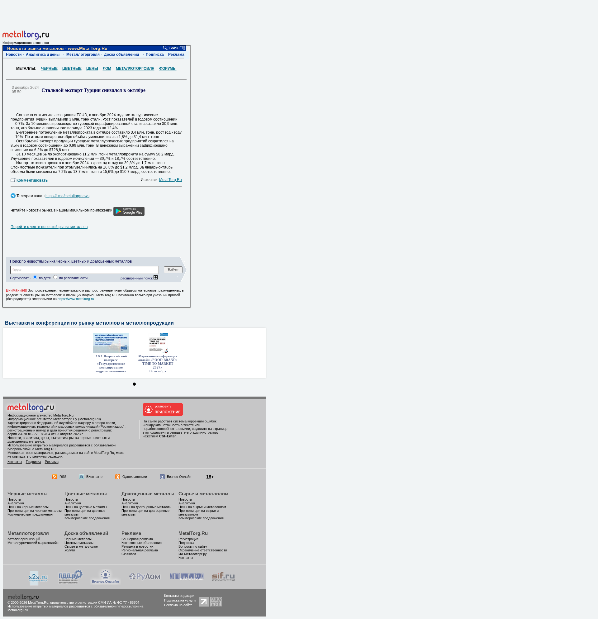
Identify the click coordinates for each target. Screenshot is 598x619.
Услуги (69, 550)
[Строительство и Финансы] (223, 583)
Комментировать (32, 180)
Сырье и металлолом (203, 493)
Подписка (155, 54)
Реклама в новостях (137, 546)
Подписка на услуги (180, 600)
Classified (128, 554)
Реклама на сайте (178, 605)
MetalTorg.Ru (170, 180)
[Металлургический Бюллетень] (186, 583)
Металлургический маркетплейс (33, 543)
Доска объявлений (121, 54)
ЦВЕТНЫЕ (72, 68)
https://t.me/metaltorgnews (67, 196)
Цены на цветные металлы (85, 507)
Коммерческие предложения (30, 514)
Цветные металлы (85, 493)
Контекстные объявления (141, 543)
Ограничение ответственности (202, 550)
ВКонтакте (94, 477)
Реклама (176, 54)
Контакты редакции (179, 596)
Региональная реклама (139, 550)
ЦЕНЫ (92, 68)
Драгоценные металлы (147, 493)
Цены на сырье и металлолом (202, 507)
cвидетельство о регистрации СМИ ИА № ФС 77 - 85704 (94, 602)
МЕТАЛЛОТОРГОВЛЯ (135, 68)
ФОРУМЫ (168, 68)
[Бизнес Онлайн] (105, 583)
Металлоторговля (83, 54)
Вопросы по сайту (192, 546)
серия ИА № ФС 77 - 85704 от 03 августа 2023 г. (45, 434)
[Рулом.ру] (144, 583)
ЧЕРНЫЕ (49, 68)
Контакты (14, 462)
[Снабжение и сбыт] (38, 584)
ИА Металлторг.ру (192, 554)
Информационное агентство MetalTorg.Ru (40, 415)
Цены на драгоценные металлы (146, 507)
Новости (13, 54)
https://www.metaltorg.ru (76, 299)
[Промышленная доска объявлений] (70, 583)
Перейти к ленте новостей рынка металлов (49, 227)
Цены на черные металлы (28, 507)
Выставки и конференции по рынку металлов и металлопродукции (89, 323)
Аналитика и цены (42, 54)
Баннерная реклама (137, 539)
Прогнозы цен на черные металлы (34, 510)
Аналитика (15, 503)
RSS (62, 477)
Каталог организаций (23, 539)
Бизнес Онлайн (179, 477)
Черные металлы (27, 493)
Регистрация (188, 539)
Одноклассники (134, 477)
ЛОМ (107, 68)
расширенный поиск (137, 278)
